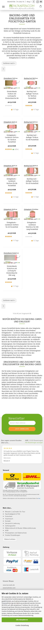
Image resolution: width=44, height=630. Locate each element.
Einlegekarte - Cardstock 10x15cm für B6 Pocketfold (11, 182)
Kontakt (7, 521)
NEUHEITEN (11, 2)
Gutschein (8, 516)
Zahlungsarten (10, 526)
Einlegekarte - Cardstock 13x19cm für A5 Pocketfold (12, 225)
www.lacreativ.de (9, 585)
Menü (3, 6)
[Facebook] (33, 2)
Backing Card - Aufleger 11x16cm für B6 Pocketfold (32, 137)
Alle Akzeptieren (22, 620)
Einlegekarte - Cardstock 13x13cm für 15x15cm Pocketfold (12, 138)
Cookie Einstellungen (12, 535)
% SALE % (20, 2)
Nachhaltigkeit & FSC (12, 514)
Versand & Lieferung (12, 523)
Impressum (9, 519)
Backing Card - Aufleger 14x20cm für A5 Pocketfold (32, 181)
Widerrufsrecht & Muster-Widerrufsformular (20, 528)
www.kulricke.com (9, 588)
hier (39, 498)
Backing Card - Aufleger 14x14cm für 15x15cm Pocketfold (32, 95)
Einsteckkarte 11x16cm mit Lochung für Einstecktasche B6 (11, 95)
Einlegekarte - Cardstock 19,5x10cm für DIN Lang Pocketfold (32, 226)
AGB (6, 530)
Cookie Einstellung (22, 625)
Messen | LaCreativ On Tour (15, 512)
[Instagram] (37, 2)
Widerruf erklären (9, 539)
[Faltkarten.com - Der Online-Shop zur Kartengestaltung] (22, 7)
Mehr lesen (7, 458)
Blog (28, 2)
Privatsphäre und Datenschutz (16, 533)
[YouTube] (41, 2)
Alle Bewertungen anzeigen (34, 442)
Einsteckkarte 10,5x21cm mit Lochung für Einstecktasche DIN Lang (11, 270)
